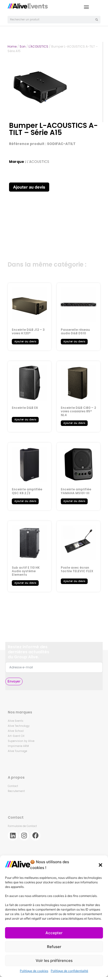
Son (23, 46)
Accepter (54, 932)
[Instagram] (24, 835)
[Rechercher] (96, 19)
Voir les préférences (54, 960)
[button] (100, 864)
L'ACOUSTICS (38, 46)
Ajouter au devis (29, 187)
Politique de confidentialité (69, 971)
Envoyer (14, 681)
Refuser (54, 946)
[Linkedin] (13, 835)
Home (12, 46)
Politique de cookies (34, 971)
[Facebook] (35, 835)
